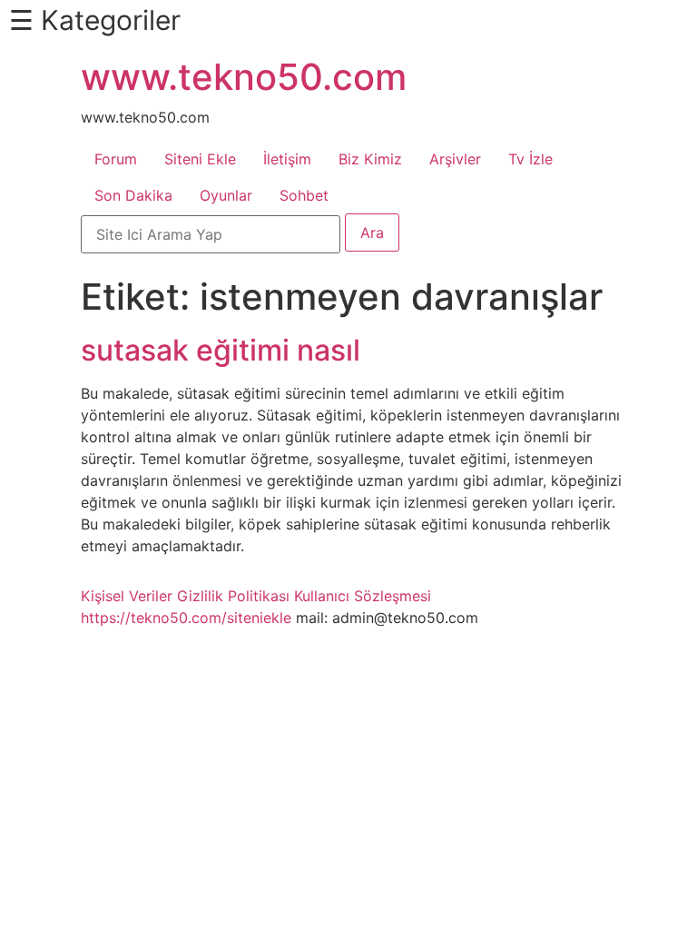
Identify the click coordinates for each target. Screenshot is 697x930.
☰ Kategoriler (95, 20)
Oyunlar (226, 195)
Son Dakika (133, 195)
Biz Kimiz (370, 159)
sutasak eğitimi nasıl (220, 350)
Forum (115, 159)
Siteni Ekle (200, 159)
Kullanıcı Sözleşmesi (362, 596)
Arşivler (455, 159)
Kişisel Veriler (126, 596)
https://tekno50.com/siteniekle (186, 617)
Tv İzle (530, 159)
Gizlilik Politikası (233, 596)
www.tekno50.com (244, 76)
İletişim (287, 159)
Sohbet (304, 195)
